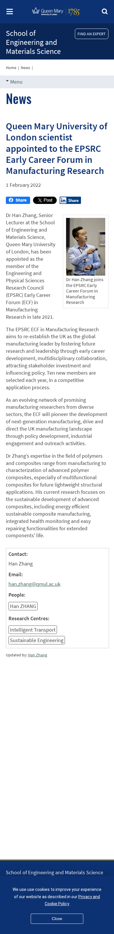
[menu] (9, 13)
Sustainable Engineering (36, 640)
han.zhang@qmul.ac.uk (34, 584)
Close (57, 918)
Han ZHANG (23, 606)
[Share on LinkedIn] (70, 202)
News (25, 67)
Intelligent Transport (33, 629)
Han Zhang (37, 655)
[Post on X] (45, 202)
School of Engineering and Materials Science (33, 42)
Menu (16, 81)
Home (11, 67)
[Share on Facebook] (18, 202)
